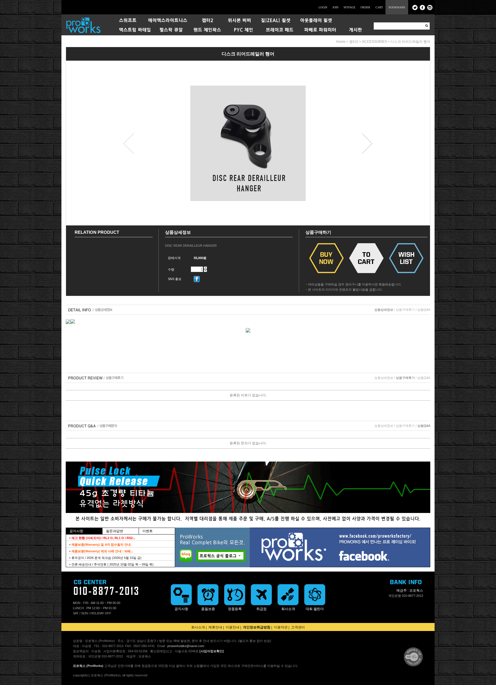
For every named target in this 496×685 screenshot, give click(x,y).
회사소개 (198, 627)
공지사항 (76, 531)
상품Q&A (423, 309)
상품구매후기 (405, 309)
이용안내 (232, 627)
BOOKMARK (397, 7)
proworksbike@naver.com (185, 646)
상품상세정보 (383, 309)
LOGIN (323, 7)
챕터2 (353, 42)
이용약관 (281, 627)
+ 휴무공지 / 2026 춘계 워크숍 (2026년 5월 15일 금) (105, 557)
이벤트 (147, 531)
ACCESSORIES (374, 42)
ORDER (365, 7)
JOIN (335, 7)
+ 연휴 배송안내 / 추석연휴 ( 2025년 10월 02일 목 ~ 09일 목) (111, 564)
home (341, 42)
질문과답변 (114, 531)
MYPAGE (349, 7)
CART (379, 7)
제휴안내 (215, 627)
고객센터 (298, 627)
